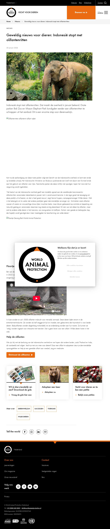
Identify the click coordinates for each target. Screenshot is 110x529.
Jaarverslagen (9, 465)
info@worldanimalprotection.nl (31, 508)
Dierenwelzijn (24, 409)
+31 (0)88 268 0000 (13, 508)
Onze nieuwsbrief (10, 477)
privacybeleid (84, 254)
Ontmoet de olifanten (19, 355)
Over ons (8, 460)
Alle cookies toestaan (75, 265)
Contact (45, 460)
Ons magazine (9, 471)
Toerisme (51, 409)
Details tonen (75, 277)
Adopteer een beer (51, 387)
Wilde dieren (23, 417)
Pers (43, 477)
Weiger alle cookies (74, 271)
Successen (38, 409)
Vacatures (45, 465)
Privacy (6, 497)
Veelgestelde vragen (49, 471)
